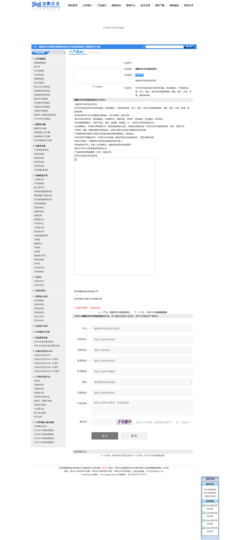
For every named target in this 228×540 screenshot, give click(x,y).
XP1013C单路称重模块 (44, 442)
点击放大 (98, 86)
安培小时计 (39, 316)
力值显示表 (39, 409)
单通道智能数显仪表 (43, 191)
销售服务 (174, 5)
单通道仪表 (39, 389)
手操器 (37, 251)
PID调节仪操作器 (41, 397)
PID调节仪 (38, 223)
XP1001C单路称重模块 (44, 430)
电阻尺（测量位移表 (43, 401)
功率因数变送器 (41, 170)
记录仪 (39, 277)
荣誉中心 (131, 5)
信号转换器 (39, 75)
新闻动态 (116, 5)
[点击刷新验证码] (124, 422)
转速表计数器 (40, 405)
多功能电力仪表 (43, 332)
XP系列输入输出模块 (45, 422)
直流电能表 (39, 300)
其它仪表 (38, 417)
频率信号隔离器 (41, 99)
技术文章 (145, 5)
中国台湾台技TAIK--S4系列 (46, 367)
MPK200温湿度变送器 (44, 342)
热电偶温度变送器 (42, 95)
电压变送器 (39, 162)
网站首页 (72, 5)
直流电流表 (39, 308)
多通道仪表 (39, 393)
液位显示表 (39, 231)
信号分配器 (39, 83)
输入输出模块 (40, 413)
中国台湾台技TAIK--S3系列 (46, 363)
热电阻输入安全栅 (42, 132)
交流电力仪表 (42, 326)
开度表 (37, 247)
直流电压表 (39, 312)
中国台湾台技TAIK (44, 351)
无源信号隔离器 (41, 111)
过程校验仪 (39, 271)
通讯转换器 (39, 259)
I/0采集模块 (39, 183)
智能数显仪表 (42, 175)
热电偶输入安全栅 (42, 136)
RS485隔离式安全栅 (43, 140)
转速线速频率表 (41, 235)
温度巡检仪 (39, 207)
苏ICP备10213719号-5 (137, 474)
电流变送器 (39, 158)
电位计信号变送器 (42, 87)
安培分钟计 (39, 320)
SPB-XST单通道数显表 (157, 312)
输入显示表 (39, 187)
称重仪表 (38, 215)
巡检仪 (37, 381)
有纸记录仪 (39, 285)
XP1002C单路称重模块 (44, 434)
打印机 (37, 263)
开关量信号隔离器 (42, 103)
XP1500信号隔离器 (42, 119)
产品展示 (101, 5)
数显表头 (38, 243)
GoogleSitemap (87, 474)
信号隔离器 (41, 59)
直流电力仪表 (42, 296)
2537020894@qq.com (155, 471)
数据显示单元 (40, 255)
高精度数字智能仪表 (43, 195)
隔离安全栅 (41, 124)
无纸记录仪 (39, 281)
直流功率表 (39, 304)
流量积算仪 (39, 211)
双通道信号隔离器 (42, 107)
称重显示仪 (39, 219)
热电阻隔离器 (40, 63)
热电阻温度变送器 (42, 91)
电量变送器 (41, 146)
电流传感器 (39, 154)
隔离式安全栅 (40, 128)
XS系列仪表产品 (43, 377)
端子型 (37, 67)
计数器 (37, 239)
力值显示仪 (39, 179)
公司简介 (87, 5)
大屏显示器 (39, 227)
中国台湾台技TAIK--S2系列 (46, 359)
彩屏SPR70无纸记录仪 (120, 312)
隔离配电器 (39, 79)
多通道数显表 (40, 203)
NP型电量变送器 (41, 150)
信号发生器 (39, 267)
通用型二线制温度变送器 (45, 115)
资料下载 (159, 5)
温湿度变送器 (42, 338)
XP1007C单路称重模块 (44, 438)
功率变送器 (39, 166)
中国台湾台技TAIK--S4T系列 (46, 371)
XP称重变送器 (40, 426)
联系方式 (188, 5)
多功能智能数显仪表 (43, 199)
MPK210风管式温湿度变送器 (47, 346)
